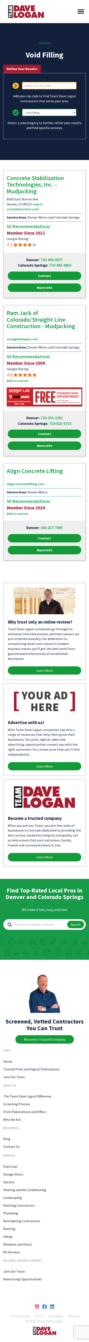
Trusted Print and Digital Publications (31, 1069)
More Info (44, 287)
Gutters (9, 1182)
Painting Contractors (19, 1205)
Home (7, 1061)
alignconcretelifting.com (25, 484)
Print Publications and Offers (24, 1112)
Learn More (44, 670)
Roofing (9, 1229)
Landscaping (12, 1197)
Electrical (10, 1166)
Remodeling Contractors (21, 1221)
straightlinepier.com (22, 339)
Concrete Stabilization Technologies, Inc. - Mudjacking (35, 184)
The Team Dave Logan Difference (27, 1096)
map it (38, 204)
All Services (11, 1252)
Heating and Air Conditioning (24, 1190)
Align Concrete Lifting (35, 471)
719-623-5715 (60, 423)
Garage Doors (13, 1174)
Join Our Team (14, 1077)
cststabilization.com (23, 209)
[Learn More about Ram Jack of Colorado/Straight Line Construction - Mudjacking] (44, 396)
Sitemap (73, 1316)
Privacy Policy (20, 1316)
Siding (7, 1236)
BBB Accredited (17, 381)
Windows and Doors (17, 1244)
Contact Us (11, 1146)
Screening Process (16, 1104)
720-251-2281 (52, 417)
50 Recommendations (28, 226)
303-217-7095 (52, 527)
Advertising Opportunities (22, 1279)
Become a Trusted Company (44, 1039)
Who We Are (12, 1119)
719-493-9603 (60, 265)
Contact (44, 276)
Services (45, 43)
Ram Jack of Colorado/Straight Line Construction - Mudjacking (41, 319)
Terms (39, 1316)
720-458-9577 (52, 259)
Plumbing (10, 1213)
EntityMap (56, 1316)
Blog (6, 1139)
